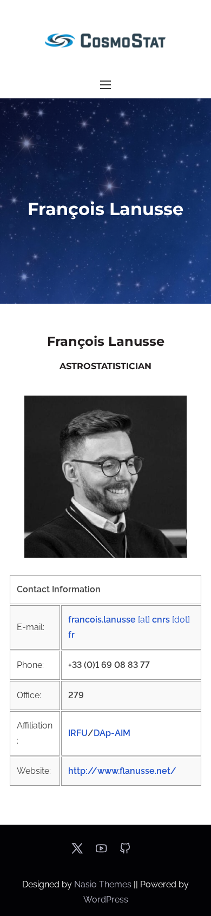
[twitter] (77, 852)
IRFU (78, 733)
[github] (125, 852)
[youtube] (101, 852)
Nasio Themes (104, 884)
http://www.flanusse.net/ (122, 771)
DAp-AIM (112, 733)
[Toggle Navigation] (105, 85)
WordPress (105, 899)
